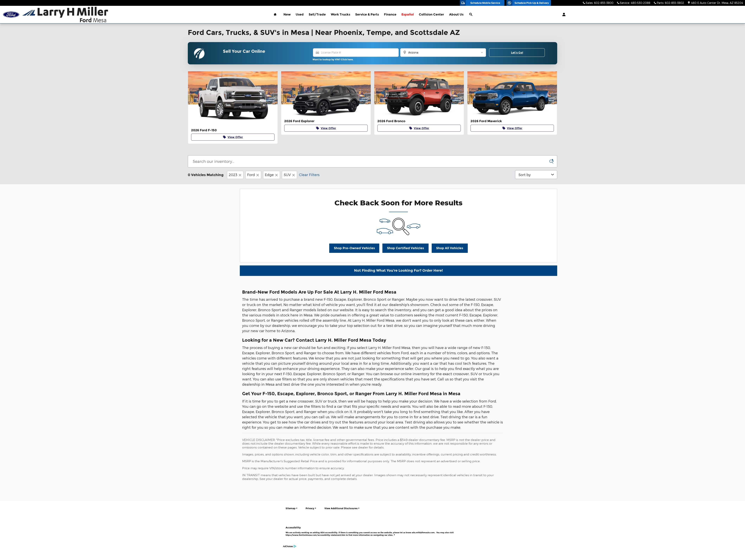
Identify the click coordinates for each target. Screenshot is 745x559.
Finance (390, 14)
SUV (287, 175)
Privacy (310, 508)
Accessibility (370, 531)
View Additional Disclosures (341, 508)
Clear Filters (309, 175)
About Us (456, 14)
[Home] (11, 14)
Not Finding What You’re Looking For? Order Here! (398, 270)
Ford (251, 175)
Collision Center (431, 14)
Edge (269, 175)
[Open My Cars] (563, 14)
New (287, 14)
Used (300, 14)
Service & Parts (367, 14)
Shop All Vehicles (449, 248)
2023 (233, 175)
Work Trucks (340, 14)
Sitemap (290, 508)
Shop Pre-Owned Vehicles (354, 248)
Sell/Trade (317, 14)
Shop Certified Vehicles (405, 248)
